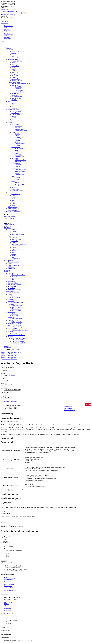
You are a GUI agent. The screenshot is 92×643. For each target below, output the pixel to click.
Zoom (19, 352)
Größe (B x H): (6, 383)
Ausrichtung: (4, 388)
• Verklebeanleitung (9, 216)
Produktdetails (68, 408)
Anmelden (7, 29)
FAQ (5, 581)
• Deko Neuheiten (9, 224)
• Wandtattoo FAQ (9, 218)
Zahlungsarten (8, 586)
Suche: (3, 13)
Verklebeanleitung (9, 578)
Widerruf (6, 604)
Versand (13, 375)
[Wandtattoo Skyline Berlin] (9, 354)
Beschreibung (68, 406)
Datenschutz (7, 608)
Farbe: (3, 378)
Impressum (7, 610)
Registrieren (7, 31)
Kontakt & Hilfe (9, 602)
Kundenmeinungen (69, 410)
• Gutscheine (8, 226)
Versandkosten (8, 587)
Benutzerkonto (8, 26)
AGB (5, 605)
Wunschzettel (8, 27)
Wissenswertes (8, 579)
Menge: (3, 396)
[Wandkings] (5, 9)
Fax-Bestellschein (9, 584)
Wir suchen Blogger (10, 590)
